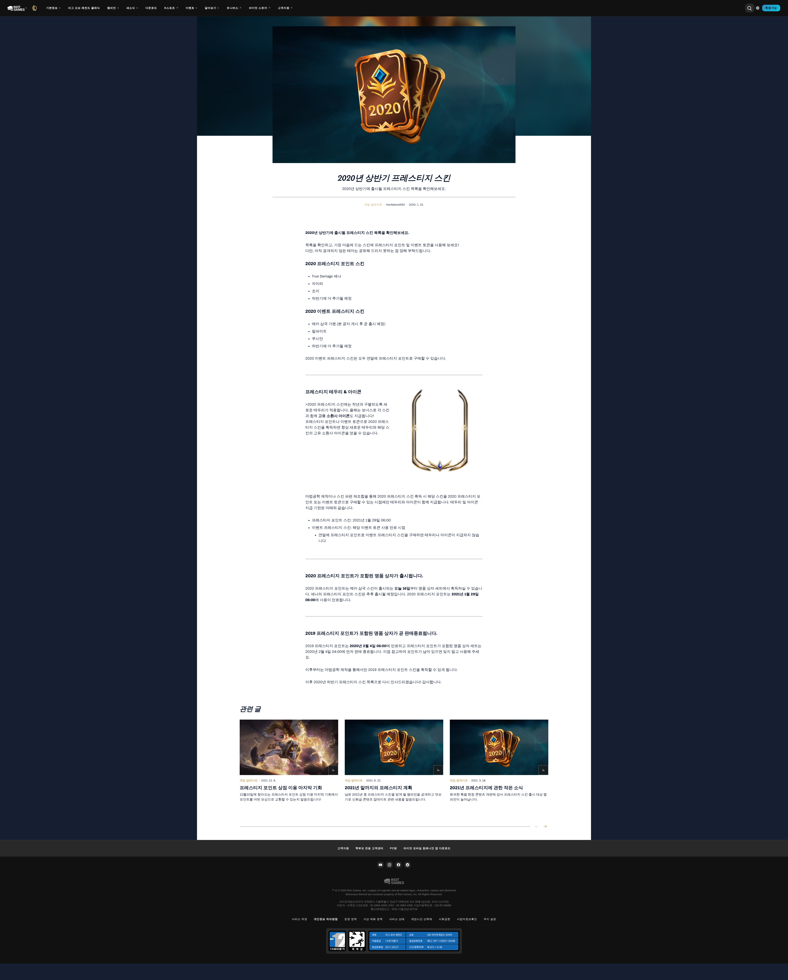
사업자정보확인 (467, 919)
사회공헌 (444, 919)
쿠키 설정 (490, 919)
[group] (394, 768)
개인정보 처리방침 (326, 919)
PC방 (393, 848)
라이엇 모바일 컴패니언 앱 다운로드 (426, 848)
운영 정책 (350, 919)
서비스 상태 (397, 919)
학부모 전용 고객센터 (370, 848)
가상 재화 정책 (373, 919)
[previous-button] (537, 826)
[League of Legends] (35, 8)
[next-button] (545, 826)
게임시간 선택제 (421, 919)
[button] (373, 204)
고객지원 (343, 848)
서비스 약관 (299, 919)
